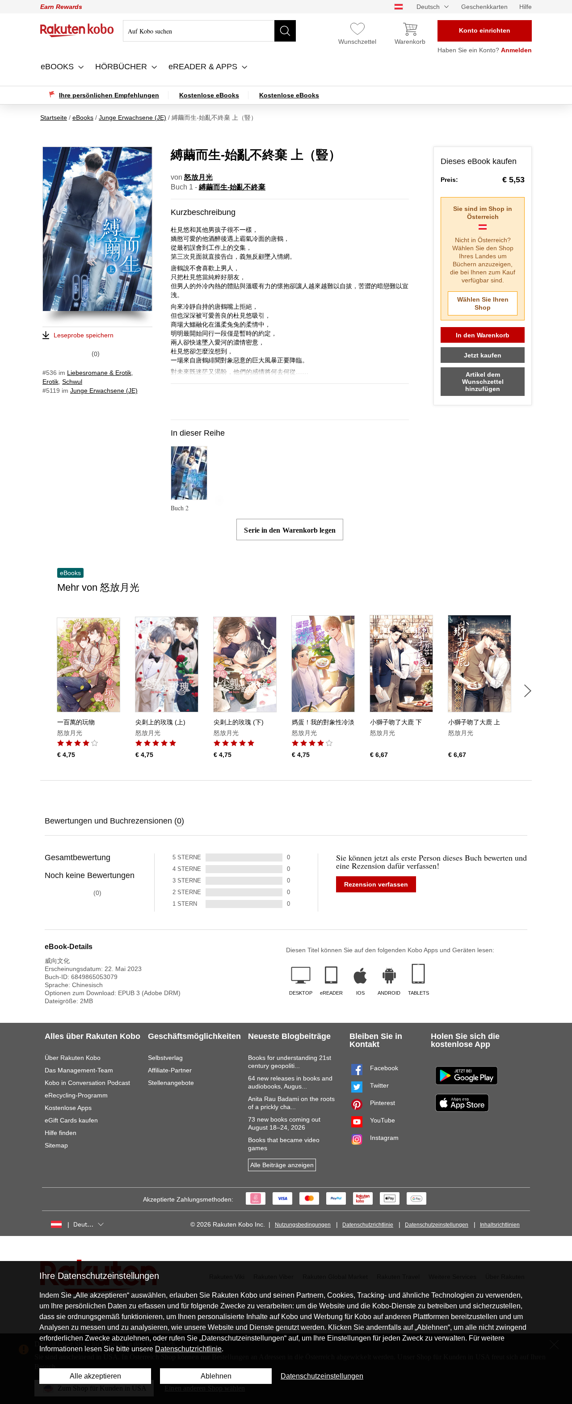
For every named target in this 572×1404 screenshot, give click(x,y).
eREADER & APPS (204, 66)
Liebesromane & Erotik (99, 372)
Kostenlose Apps (68, 1107)
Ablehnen (216, 1376)
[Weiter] (528, 691)
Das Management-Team (79, 1070)
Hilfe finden (60, 1132)
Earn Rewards (61, 6)
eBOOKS (58, 66)
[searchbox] (209, 31)
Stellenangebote (171, 1082)
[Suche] (285, 31)
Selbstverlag (165, 1057)
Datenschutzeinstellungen (436, 1225)
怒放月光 (198, 177)
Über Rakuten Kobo (73, 1057)
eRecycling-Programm (76, 1095)
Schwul (72, 381)
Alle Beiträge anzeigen (282, 1165)
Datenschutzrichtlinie (367, 1225)
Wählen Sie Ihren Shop (483, 303)
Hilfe (525, 6)
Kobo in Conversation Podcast (87, 1082)
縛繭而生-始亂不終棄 (232, 187)
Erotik (50, 381)
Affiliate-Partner (170, 1070)
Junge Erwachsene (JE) (104, 390)
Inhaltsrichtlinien (500, 1225)
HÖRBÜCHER (122, 66)
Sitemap (56, 1145)
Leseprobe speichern (84, 335)
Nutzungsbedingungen (303, 1225)
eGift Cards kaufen (71, 1120)
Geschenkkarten (484, 6)
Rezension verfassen (376, 884)
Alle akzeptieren (95, 1376)
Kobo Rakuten (77, 30)
